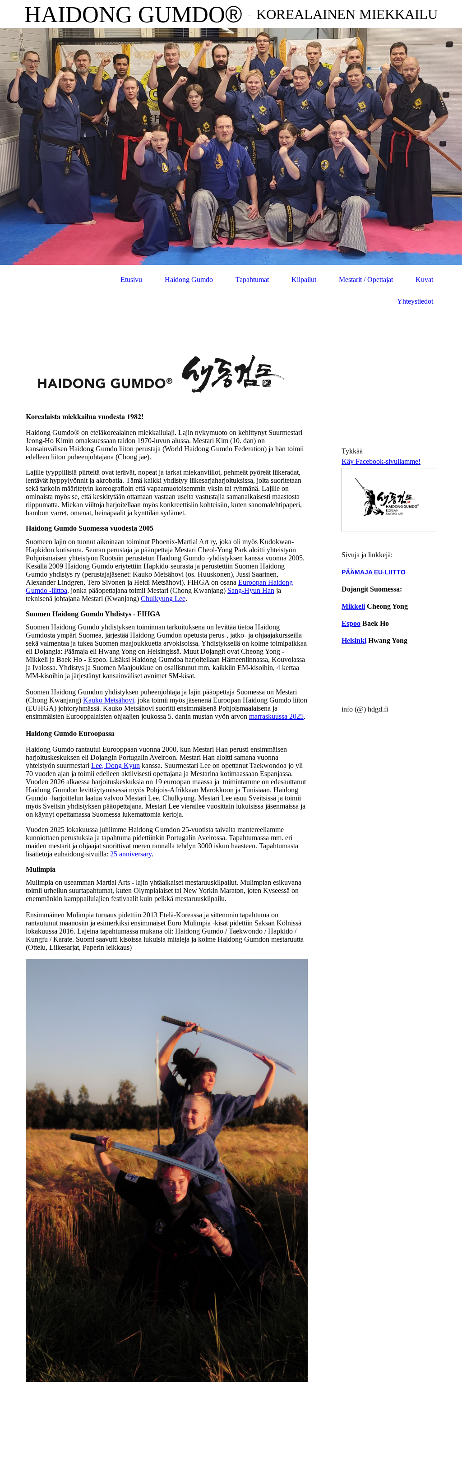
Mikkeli (353, 606)
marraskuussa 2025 (276, 716)
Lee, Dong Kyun (115, 765)
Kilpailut (303, 279)
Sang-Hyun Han (250, 590)
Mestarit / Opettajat (366, 279)
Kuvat (424, 279)
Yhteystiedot (415, 301)
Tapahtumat (252, 279)
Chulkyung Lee (163, 598)
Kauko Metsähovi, (109, 700)
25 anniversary (131, 854)
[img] (231, 146)
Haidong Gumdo (189, 279)
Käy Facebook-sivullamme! (381, 461)
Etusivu (131, 279)
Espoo (351, 623)
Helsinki (354, 640)
